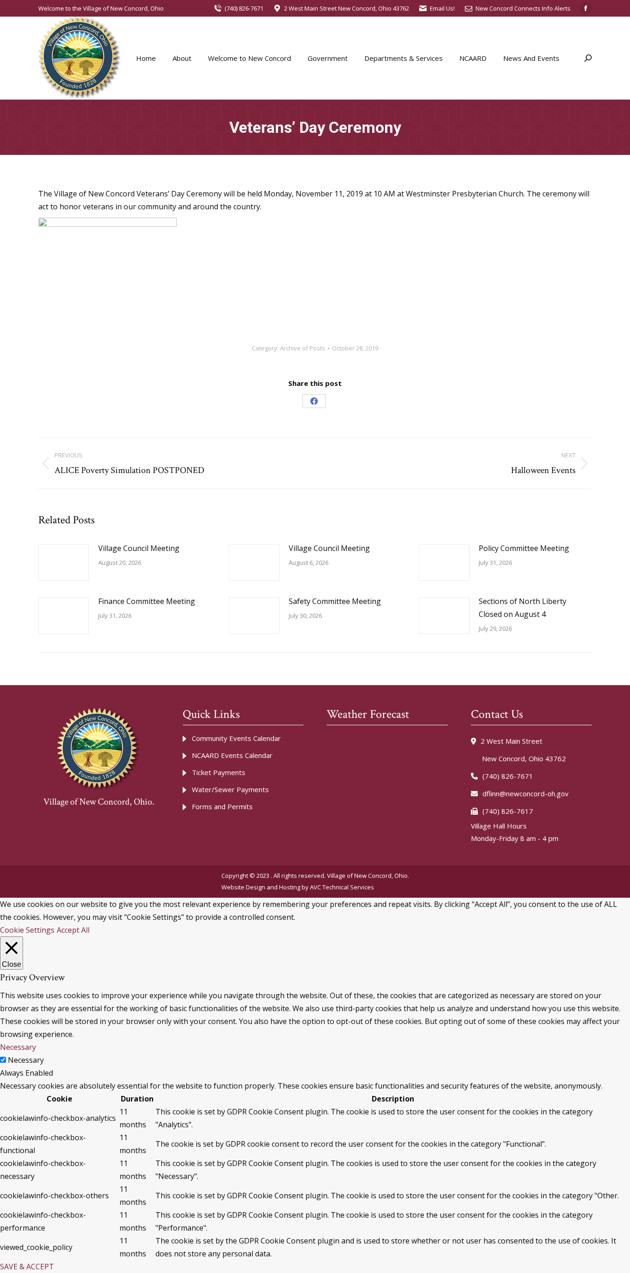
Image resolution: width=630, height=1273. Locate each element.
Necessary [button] (18, 1047)
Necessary (26, 1060)
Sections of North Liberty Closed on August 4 (522, 607)
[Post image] (63, 562)
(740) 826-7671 (244, 8)
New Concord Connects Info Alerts (523, 8)
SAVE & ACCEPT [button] (27, 1266)
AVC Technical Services (342, 887)
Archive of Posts (302, 348)
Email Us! (442, 8)
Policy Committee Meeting (524, 548)
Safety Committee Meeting (335, 601)
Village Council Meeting (138, 548)
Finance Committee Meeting (146, 601)
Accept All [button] (73, 930)
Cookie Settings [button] (27, 930)
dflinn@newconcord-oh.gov (525, 793)
